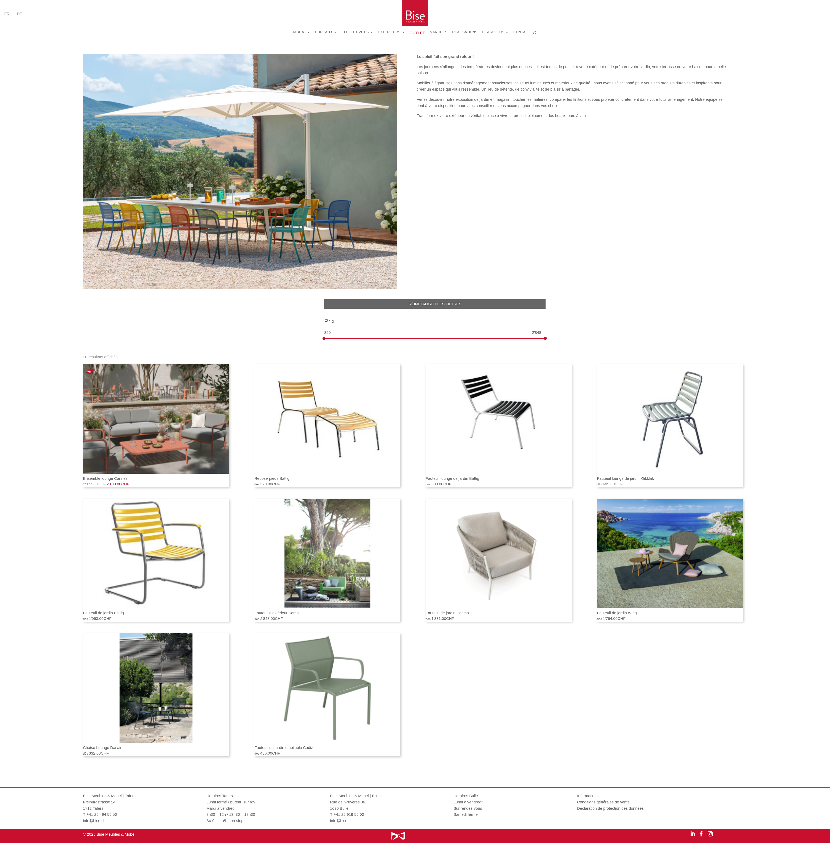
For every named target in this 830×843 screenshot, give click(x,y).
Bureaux (323, 32)
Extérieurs (389, 32)
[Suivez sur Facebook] (701, 834)
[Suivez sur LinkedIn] (692, 834)
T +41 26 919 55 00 (347, 814)
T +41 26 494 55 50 (100, 814)
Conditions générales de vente (603, 802)
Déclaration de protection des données (610, 808)
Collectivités (355, 32)
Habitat (299, 32)
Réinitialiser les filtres (435, 304)
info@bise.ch (94, 821)
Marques (438, 32)
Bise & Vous (493, 32)
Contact (521, 32)
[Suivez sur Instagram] (710, 834)
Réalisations (464, 32)
